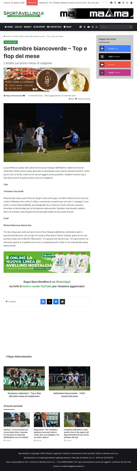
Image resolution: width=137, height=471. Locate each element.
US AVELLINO (17, 36)
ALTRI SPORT (39, 27)
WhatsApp (63, 281)
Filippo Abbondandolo (14, 96)
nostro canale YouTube (37, 286)
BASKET (27, 27)
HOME (10, 27)
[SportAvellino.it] (24, 14)
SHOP (68, 27)
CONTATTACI (55, 27)
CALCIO (18, 27)
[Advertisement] (47, 329)
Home (8, 36)
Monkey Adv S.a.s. (111, 453)
